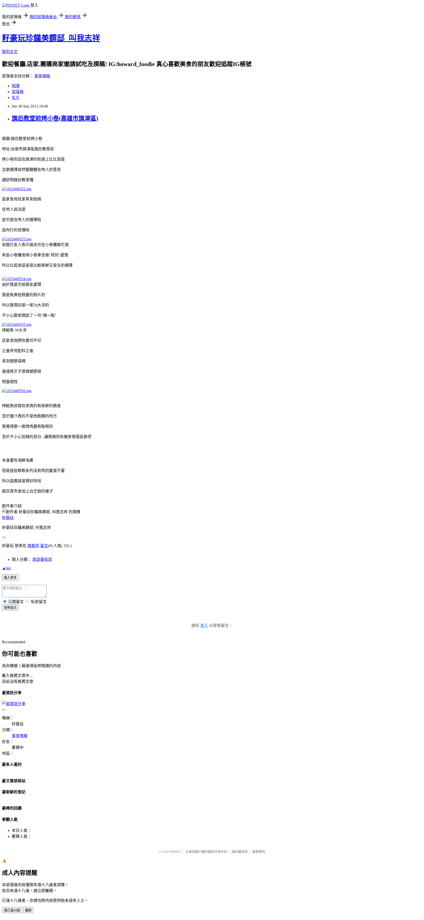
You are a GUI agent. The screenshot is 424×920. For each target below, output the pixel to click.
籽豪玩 (8, 518)
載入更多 (10, 577)
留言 (44, 546)
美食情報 (42, 76)
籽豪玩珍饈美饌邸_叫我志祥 (51, 38)
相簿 (16, 86)
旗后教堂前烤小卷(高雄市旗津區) (55, 118)
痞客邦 (33, 546)
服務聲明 (258, 851)
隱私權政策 (240, 851)
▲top (6, 568)
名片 (16, 98)
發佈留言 (10, 607)
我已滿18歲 (12, 910)
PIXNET (175, 851)
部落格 (18, 92)
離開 (28, 910)
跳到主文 (10, 52)
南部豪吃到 (42, 559)
